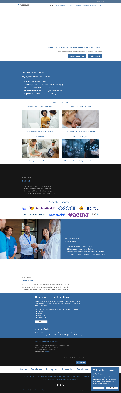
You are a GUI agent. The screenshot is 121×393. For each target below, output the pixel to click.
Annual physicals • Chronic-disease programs (40, 131)
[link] (23, 5)
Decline (99, 388)
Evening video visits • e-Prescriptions (40, 161)
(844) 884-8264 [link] (100, 1)
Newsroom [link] (59, 379)
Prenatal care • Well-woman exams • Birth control (81, 131)
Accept (112, 388)
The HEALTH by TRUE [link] (69, 376)
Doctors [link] (71, 5)
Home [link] (51, 5)
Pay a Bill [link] (86, 376)
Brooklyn (40, 313)
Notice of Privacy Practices (24, 390)
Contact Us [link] (79, 376)
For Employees (81, 362)
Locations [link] (78, 5)
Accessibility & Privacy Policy (37, 390)
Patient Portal (95, 56)
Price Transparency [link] (48, 379)
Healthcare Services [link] (28, 376)
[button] (61, 5)
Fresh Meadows (42, 317)
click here (46, 351)
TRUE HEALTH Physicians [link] (70, 379)
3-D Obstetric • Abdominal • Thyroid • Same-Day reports (80, 161)
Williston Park (41, 315)
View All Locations (41, 322)
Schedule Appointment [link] (90, 5)
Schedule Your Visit (77, 56)
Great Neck (41, 311)
